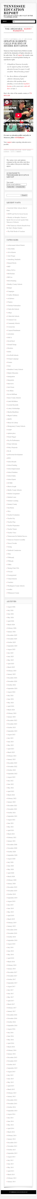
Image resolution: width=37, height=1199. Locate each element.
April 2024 (10, 706)
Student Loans (11, 497)
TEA (9, 511)
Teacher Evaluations (13, 515)
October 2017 (11, 979)
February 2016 (11, 1050)
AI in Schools (11, 252)
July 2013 (10, 1160)
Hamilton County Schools (15, 369)
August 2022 (11, 777)
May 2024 (10, 703)
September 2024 (12, 688)
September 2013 (12, 1153)
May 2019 (10, 912)
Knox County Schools (14, 398)
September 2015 (12, 1068)
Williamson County (13, 593)
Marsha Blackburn (13, 412)
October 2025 (11, 642)
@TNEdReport (19, 137)
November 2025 (12, 639)
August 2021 (11, 820)
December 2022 (12, 763)
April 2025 (10, 663)
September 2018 (12, 940)
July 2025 (10, 653)
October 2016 (11, 1022)
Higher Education (15, 150)
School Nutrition (12, 472)
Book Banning (11, 281)
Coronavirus (11, 327)
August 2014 (11, 1114)
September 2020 (12, 855)
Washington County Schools (16, 586)
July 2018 (10, 947)
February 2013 (11, 1178)
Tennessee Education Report (14, 10)
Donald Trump (11, 344)
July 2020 (10, 862)
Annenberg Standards (13, 259)
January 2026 (11, 632)
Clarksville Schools (13, 309)
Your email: (10, 182)
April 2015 (10, 1086)
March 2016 (11, 1047)
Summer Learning (12, 501)
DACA (9, 337)
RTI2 (9, 458)
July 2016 (10, 1032)
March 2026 (11, 624)
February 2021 (11, 837)
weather (9, 589)
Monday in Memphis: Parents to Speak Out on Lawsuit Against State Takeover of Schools (17, 219)
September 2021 (12, 816)
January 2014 (11, 1139)
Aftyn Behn (11, 249)
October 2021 (11, 813)
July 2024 (10, 695)
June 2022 (10, 784)
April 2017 (10, 1001)
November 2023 (12, 724)
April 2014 (10, 1128)
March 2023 (11, 752)
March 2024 (11, 710)
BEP (8, 266)
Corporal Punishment (13, 330)
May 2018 (10, 954)
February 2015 (11, 1093)
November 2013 (12, 1146)
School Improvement (13, 469)
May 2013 (10, 1167)
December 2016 (12, 1015)
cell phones (10, 298)
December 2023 (12, 720)
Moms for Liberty (12, 423)
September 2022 (12, 773)
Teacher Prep (11, 522)
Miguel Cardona (12, 415)
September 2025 (12, 646)
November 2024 (12, 681)
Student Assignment (13, 493)
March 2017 (11, 1004)
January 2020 (11, 883)
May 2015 (10, 1082)
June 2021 (10, 823)
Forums (9, 362)
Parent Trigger (11, 437)
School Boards (11, 462)
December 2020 (12, 844)
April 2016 (10, 1043)
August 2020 (11, 859)
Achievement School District (16, 245)
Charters (10, 302)
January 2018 (11, 969)
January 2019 (11, 926)
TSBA (9, 564)
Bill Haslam (11, 274)
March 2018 (11, 962)
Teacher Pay (11, 518)
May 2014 (10, 1125)
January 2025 (11, 674)
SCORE (10, 483)
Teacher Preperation (13, 525)
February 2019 (11, 922)
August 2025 (11, 649)
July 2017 (10, 990)
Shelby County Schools (14, 490)
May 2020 (10, 869)
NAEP (9, 430)
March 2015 (11, 1089)
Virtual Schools (12, 579)
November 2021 (12, 809)
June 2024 (10, 699)
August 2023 (11, 734)
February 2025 (11, 671)
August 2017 (11, 986)
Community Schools (13, 323)
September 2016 (12, 1025)
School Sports (11, 479)
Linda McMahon (12, 401)
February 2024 (11, 713)
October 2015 (11, 1064)
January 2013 (11, 1181)
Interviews (10, 384)
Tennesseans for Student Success (17, 536)
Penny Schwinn (12, 444)
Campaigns (10, 291)
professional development (15, 454)
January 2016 (11, 1054)
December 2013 (12, 1142)
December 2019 (12, 887)
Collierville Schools (13, 316)
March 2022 (11, 795)
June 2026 (10, 614)
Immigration (11, 376)
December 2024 (12, 678)
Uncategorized (11, 575)
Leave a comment (16, 151)
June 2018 (10, 951)
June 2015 (10, 1079)
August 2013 (11, 1157)
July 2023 (10, 738)
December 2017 (12, 972)
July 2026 (10, 610)
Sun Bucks (10, 508)
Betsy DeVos (11, 270)
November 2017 (12, 976)
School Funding (12, 465)
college (9, 313)
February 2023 (11, 756)
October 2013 (11, 1150)
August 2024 (11, 692)
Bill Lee (9, 277)
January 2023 (11, 759)
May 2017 (10, 997)
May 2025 (10, 660)
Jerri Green (10, 387)
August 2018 (11, 944)
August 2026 (11, 607)
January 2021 (11, 841)
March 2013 (11, 1174)
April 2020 (10, 873)
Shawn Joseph (11, 486)
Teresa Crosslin (12, 543)
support (9, 142)
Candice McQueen (13, 295)
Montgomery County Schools (16, 426)
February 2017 (11, 1008)
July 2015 (10, 1075)
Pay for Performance (13, 440)
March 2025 (11, 667)
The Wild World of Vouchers (16, 231)
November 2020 (12, 848)
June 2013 (10, 1164)
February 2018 (11, 965)
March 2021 (11, 834)
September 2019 (12, 898)
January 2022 (11, 802)
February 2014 (11, 1135)
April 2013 (10, 1171)
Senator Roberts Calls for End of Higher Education (16, 43)
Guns (9, 366)
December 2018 (12, 930)
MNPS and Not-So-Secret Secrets (17, 214)
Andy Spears (28, 39)
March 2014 (11, 1132)
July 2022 (10, 781)
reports (20, 55)
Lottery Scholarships (13, 408)
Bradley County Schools (14, 284)
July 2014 (10, 1118)
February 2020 (11, 880)
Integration (10, 380)
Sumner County (12, 504)
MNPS (9, 419)
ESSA (9, 352)
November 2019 (12, 891)
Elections (10, 348)
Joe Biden (10, 391)
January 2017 (11, 1011)
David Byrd (11, 341)
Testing (9, 547)
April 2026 (10, 621)
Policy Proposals (12, 447)
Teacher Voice (11, 533)
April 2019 (10, 915)
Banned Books (11, 263)
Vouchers (10, 582)
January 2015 (11, 1096)
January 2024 (11, 717)
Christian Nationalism (13, 305)
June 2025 (10, 656)
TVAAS (10, 572)
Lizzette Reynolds (12, 405)
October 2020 (11, 852)
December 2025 (12, 635)
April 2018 (10, 958)
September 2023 (12, 731)
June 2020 (10, 866)
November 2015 (12, 1061)
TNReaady (10, 557)
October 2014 (11, 1107)
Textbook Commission (14, 550)
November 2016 (12, 1018)
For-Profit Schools (12, 355)
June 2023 (10, 742)
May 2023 (10, 745)
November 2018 (12, 933)
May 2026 (10, 617)
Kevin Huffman (12, 394)
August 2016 (11, 1029)
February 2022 (11, 798)
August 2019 (11, 901)
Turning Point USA (13, 568)
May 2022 (10, 788)
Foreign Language (12, 359)
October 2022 (11, 770)
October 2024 (11, 685)
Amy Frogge (11, 256)
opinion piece (11, 433)
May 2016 (10, 1040)
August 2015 (11, 1072)
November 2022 (12, 766)
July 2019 (10, 905)
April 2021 (10, 830)
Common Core (11, 320)
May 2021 (10, 827)
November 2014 (12, 1103)
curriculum (10, 334)
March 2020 (11, 876)
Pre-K (9, 451)
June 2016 (10, 1036)
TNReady (10, 561)
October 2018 (11, 937)
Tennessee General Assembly (16, 540)
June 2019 (10, 908)
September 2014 (12, 1111)
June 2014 (10, 1121)
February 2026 (11, 628)
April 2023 (10, 749)
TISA (9, 554)
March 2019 (11, 919)
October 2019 (11, 894)
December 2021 (12, 805)
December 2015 (12, 1057)
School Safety (11, 476)
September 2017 (12, 983)
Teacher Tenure (12, 529)
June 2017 (10, 993)
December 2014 (12, 1100)
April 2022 (10, 791)
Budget (9, 288)
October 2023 (11, 727)
